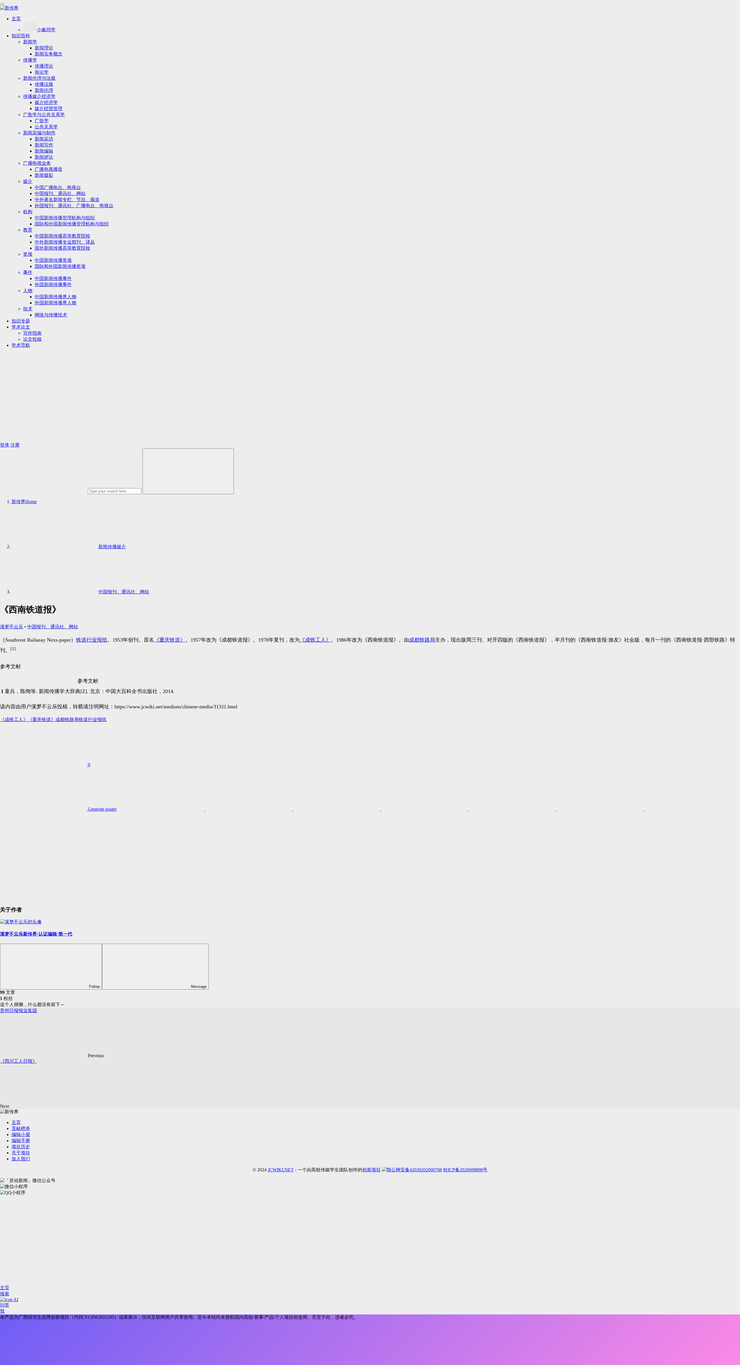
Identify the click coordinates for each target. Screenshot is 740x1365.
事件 (27, 272)
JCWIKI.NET (281, 1169)
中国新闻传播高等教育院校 (62, 236)
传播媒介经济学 (39, 96)
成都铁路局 (422, 640)
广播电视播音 (48, 169)
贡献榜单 (21, 1128)
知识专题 (21, 320)
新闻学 (30, 41)
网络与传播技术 (51, 314)
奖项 (27, 254)
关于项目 (21, 1152)
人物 (27, 290)
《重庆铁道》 (169, 640)
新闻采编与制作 (39, 132)
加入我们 (21, 1158)
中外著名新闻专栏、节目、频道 (67, 199)
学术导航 (21, 345)
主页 (16, 18)
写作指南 (32, 333)
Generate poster (101, 809)
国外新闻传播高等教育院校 (62, 248)
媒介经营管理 (48, 108)
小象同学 (46, 29)
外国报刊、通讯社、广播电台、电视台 (74, 205)
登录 (4, 444)
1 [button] (2, 691)
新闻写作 (44, 144)
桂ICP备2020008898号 (465, 1169)
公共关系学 (46, 126)
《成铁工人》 (315, 640)
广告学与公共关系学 (44, 114)
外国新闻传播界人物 (55, 302)
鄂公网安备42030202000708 (414, 1169)
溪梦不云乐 (11, 626)
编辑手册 (21, 1140)
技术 (27, 308)
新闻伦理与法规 (39, 78)
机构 (27, 211)
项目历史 (21, 1146)
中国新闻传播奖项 (53, 260)
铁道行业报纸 (91, 640)
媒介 (27, 181)
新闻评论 (44, 157)
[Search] (188, 471)
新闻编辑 (44, 151)
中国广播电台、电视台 (58, 187)
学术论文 (21, 327)
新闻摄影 (44, 175)
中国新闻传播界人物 (55, 296)
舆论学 (42, 72)
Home (24, 501)
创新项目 (371, 1169)
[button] (13, 650)
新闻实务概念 (48, 53)
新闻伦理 (44, 90)
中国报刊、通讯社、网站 (60, 193)
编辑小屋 (21, 1134)
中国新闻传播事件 (53, 278)
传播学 (30, 60)
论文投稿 (32, 339)
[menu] (2, 4)
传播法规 (44, 84)
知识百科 (21, 35)
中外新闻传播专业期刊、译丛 (65, 242)
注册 (15, 444)
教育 (27, 229)
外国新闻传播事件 (53, 284)
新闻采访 (44, 138)
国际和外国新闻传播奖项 (60, 266)
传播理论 (44, 66)
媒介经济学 (46, 102)
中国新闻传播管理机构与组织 (65, 217)
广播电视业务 (37, 163)
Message (198, 986)
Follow (94, 986)
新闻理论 (44, 47)
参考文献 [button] (10, 666)
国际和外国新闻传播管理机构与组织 (72, 223)
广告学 (42, 120)
